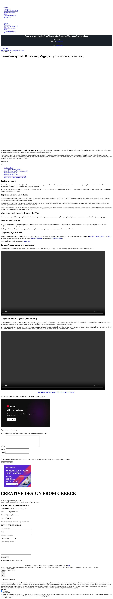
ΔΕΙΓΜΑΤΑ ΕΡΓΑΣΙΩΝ (11, 26)
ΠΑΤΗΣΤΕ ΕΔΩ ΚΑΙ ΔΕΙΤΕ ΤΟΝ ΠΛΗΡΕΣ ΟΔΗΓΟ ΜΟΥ (56, 392)
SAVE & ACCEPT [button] (6, 597)
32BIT (108, 236)
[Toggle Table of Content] (2, 165)
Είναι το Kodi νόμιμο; (10, 172)
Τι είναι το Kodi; (9, 168)
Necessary (6, 591)
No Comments (20, 50)
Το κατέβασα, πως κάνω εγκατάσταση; (15, 176)
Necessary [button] (3, 589)
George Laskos (59, 45)
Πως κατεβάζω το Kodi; (11, 174)
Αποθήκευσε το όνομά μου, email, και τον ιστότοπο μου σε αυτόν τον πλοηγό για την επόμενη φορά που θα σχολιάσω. (36, 459)
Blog (5, 29)
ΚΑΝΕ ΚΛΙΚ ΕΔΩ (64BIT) (97, 236)
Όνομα (3, 449)
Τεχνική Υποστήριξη (10, 31)
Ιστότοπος (3, 456)
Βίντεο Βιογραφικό (9, 28)
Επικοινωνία (7, 33)
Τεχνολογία (59, 41)
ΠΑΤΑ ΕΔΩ (27, 241)
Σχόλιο (3, 446)
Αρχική (6, 23)
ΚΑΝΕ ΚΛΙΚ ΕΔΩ (36, 238)
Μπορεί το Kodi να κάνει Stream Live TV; (16, 171)
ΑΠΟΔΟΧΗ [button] (10, 569)
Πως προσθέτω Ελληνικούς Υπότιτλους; (15, 177)
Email (3, 452)
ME (69, 566)
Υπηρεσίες (7, 25)
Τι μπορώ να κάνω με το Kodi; (13, 169)
